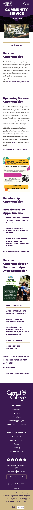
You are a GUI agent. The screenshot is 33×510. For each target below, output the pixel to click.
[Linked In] (24, 461)
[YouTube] (8, 461)
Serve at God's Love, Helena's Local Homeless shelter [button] (17, 230)
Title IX (16, 488)
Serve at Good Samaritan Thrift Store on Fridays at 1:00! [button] (17, 220)
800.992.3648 (12, 472)
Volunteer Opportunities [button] (17, 373)
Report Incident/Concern (16, 424)
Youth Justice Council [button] (16, 149)
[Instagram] (12, 461)
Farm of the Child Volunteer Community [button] (16, 320)
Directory (16, 448)
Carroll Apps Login (16, 421)
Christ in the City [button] (14, 340)
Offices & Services (17, 451)
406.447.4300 (21, 472)
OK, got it (21, 507)
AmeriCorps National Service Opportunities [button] (16, 312)
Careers (16, 444)
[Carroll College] (7, 4)
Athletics (16, 413)
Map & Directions (16, 440)
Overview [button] (10, 367)
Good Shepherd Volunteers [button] (13, 347)
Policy (14, 507)
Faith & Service (17, 18)
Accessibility (16, 409)
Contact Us (16, 436)
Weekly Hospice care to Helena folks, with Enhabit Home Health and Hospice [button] (17, 242)
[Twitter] (20, 461)
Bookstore (16, 417)
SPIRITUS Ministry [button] (14, 305)
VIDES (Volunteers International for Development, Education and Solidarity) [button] (17, 330)
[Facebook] (16, 461)
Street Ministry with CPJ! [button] (17, 251)
